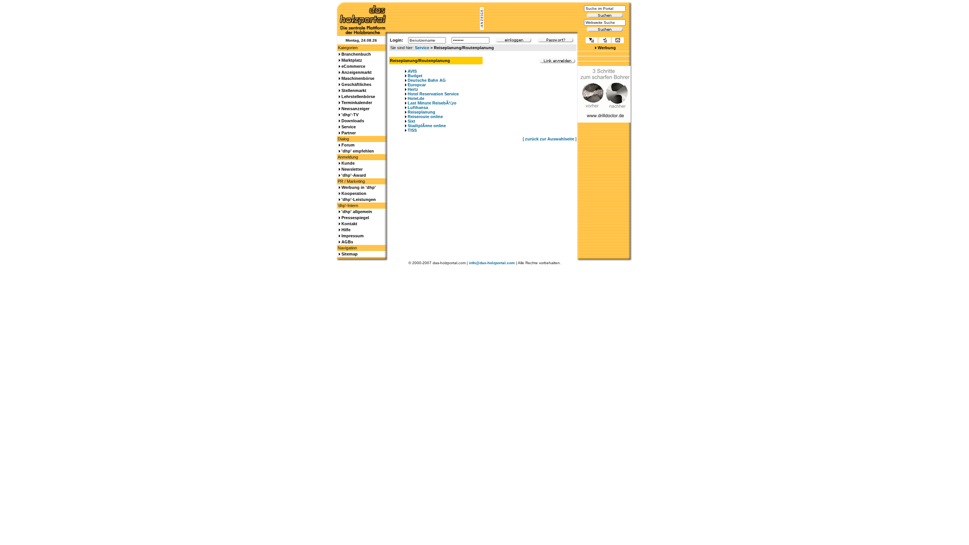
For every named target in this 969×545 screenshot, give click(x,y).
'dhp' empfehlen (357, 151)
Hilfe (346, 229)
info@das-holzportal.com (492, 263)
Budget (415, 75)
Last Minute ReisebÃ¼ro (432, 103)
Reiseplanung (421, 112)
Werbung (607, 47)
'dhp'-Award (353, 175)
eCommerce (353, 66)
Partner (348, 133)
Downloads (352, 120)
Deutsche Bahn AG (427, 80)
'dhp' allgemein (356, 211)
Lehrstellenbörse (358, 96)
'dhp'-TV (349, 114)
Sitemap (349, 254)
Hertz (413, 89)
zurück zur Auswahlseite (549, 139)
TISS (412, 130)
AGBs (347, 242)
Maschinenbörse (357, 78)
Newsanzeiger (355, 108)
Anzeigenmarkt (356, 72)
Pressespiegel (355, 217)
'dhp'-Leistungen (358, 199)
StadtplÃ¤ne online (427, 125)
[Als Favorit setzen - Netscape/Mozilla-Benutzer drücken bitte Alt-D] (604, 41)
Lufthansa (418, 107)
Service (422, 47)
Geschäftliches (356, 84)
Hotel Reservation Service (433, 94)
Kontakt (349, 223)
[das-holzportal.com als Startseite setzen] (591, 41)
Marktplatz (351, 60)
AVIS (412, 71)
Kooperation (353, 193)
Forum (348, 145)
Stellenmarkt (353, 90)
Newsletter (352, 169)
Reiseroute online (425, 116)
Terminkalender (356, 102)
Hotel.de (416, 98)
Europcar (417, 85)
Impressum (352, 236)
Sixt (411, 121)
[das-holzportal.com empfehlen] (617, 41)
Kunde (348, 163)
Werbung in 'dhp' (358, 187)
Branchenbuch (356, 54)
